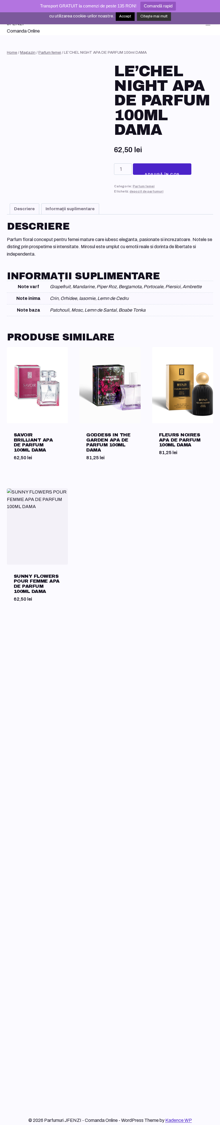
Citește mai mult (154, 16)
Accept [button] (125, 16)
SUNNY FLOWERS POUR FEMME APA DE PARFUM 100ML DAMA (37, 584)
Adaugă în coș (162, 174)
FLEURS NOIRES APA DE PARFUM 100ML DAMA (179, 440)
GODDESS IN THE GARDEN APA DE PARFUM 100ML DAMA (108, 442)
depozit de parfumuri (146, 191)
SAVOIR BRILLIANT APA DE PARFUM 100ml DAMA (33, 442)
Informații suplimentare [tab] (70, 208)
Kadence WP (178, 1120)
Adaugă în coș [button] (175, 473)
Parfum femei (143, 186)
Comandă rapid (158, 5)
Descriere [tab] (24, 208)
